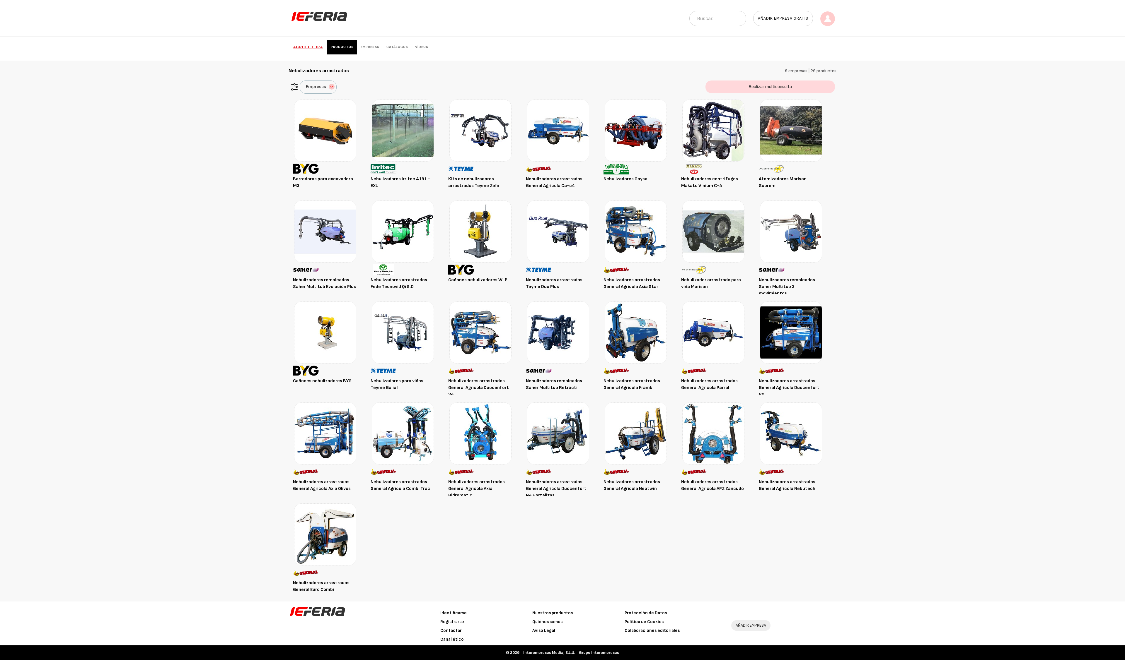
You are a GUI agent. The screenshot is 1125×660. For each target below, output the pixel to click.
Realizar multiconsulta (770, 87)
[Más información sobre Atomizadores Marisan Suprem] (791, 130)
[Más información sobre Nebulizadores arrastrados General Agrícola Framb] (636, 332)
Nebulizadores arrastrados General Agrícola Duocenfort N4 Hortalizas (556, 488)
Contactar (451, 630)
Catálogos (397, 47)
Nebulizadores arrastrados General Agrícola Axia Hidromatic (476, 488)
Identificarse (453, 613)
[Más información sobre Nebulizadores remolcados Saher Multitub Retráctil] (558, 332)
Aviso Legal (543, 630)
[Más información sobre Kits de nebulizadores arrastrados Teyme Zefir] (480, 130)
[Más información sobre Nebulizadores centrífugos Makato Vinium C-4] (713, 130)
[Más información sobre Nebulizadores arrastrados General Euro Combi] (325, 534)
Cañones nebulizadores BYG (322, 381)
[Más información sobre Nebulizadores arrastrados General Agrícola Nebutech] (791, 433)
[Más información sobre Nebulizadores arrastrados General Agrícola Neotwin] (636, 433)
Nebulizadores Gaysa (625, 179)
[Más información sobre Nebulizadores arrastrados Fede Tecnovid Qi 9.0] (403, 231)
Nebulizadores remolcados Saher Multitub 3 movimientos (787, 286)
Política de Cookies (644, 622)
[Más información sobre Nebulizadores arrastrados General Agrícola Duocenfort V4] (480, 332)
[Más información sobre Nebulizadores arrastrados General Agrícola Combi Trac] (403, 433)
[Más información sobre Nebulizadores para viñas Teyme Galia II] (403, 332)
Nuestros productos (552, 613)
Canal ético (452, 639)
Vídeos (421, 47)
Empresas (370, 47)
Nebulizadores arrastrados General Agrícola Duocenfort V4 (478, 387)
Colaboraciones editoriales (652, 630)
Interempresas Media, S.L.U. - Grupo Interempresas (571, 652)
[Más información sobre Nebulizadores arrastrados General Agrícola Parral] (713, 332)
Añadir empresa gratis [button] (783, 18)
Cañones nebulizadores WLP (477, 280)
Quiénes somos (547, 622)
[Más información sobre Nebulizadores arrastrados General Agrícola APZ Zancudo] (713, 433)
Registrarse (452, 622)
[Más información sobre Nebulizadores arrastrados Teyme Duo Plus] (558, 231)
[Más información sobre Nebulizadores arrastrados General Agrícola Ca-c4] (558, 130)
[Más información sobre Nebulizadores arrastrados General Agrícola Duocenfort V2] (791, 332)
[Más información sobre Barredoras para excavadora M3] (325, 130)
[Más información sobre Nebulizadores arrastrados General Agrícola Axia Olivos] (325, 433)
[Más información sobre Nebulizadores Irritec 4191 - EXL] (403, 130)
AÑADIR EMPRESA (751, 625)
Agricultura (308, 46)
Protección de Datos (646, 613)
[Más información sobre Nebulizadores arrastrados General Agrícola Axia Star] (636, 231)
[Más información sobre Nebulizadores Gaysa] (636, 130)
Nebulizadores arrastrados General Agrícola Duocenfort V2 (789, 387)
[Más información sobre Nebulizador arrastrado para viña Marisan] (713, 231)
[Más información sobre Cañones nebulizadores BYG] (325, 332)
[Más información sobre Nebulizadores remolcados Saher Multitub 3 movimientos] (791, 231)
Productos (342, 47)
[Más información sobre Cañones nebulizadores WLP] (480, 231)
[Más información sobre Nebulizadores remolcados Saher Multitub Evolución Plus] (325, 231)
